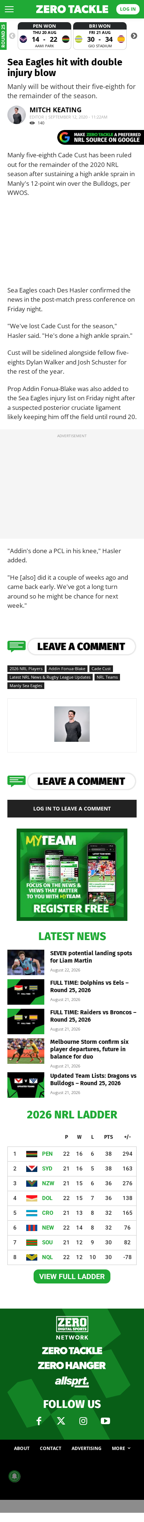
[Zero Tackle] (72, 9)
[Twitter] (61, 1421)
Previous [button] (12, 36)
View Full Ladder (72, 1276)
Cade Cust (101, 668)
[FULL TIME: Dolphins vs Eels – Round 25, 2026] (25, 992)
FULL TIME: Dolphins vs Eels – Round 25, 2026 (89, 986)
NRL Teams (107, 677)
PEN (47, 1154)
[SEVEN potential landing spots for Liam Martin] (25, 962)
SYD (47, 1168)
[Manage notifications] (14, 1476)
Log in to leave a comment (72, 808)
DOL (47, 1198)
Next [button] (134, 36)
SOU (47, 1242)
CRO (47, 1213)
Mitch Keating (56, 109)
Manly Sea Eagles (26, 685)
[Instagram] (83, 1421)
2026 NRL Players (26, 668)
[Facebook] (39, 1421)
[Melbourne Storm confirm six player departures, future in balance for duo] (25, 1051)
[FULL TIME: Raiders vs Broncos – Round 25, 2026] (25, 1021)
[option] (44, 36)
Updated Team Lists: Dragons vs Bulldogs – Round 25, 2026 (93, 1079)
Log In (128, 9)
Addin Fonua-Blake (67, 668)
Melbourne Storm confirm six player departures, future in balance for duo (89, 1049)
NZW (48, 1183)
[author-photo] (72, 741)
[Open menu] (9, 9)
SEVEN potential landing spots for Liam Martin (91, 957)
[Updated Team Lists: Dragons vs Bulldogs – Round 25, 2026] (25, 1085)
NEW (48, 1227)
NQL (47, 1257)
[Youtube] (105, 1421)
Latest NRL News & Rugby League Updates (50, 677)
